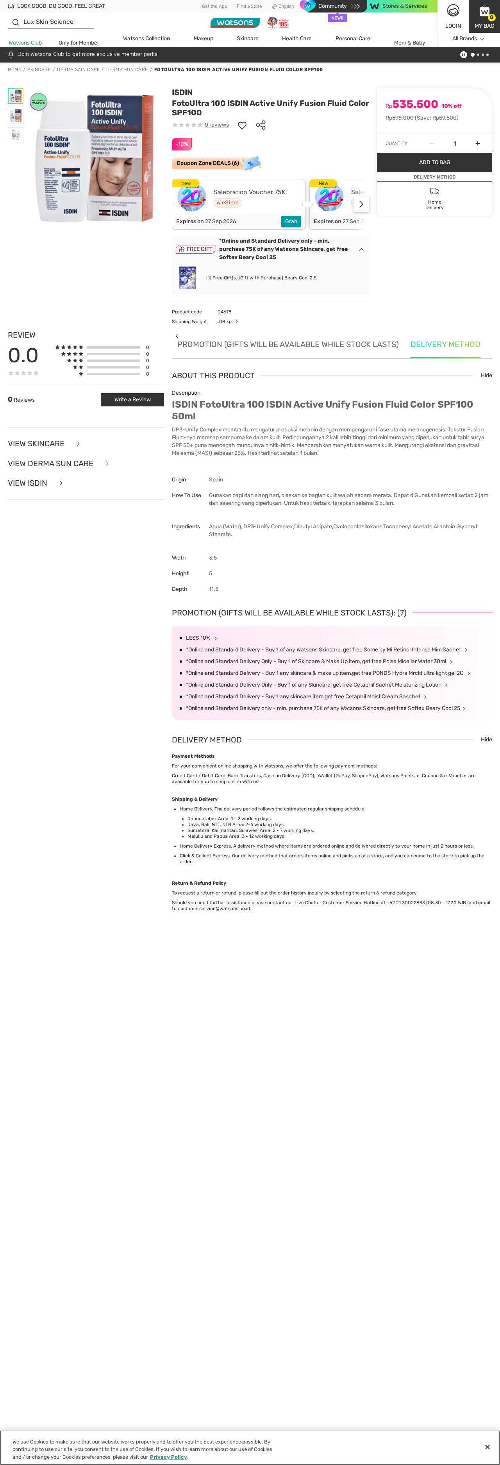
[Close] (487, 1447)
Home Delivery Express (205, 846)
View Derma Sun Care (51, 464)
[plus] (478, 143)
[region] (250, 1447)
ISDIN (182, 92)
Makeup (203, 38)
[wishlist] (242, 125)
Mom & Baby (409, 42)
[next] (361, 204)
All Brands (464, 38)
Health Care (297, 38)
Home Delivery (196, 809)
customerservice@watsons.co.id (214, 908)
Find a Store (249, 6)
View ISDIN (28, 483)
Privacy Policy (168, 1457)
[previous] (177, 336)
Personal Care (353, 38)
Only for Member (79, 42)
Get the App (214, 6)
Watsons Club (25, 42)
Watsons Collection (146, 38)
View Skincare (37, 444)
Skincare (248, 38)
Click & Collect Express (205, 856)
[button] (484, 16)
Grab (291, 221)
